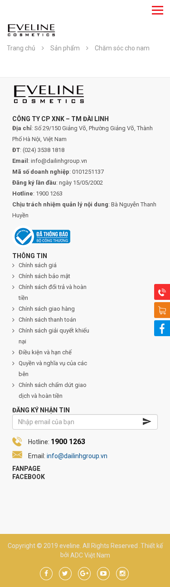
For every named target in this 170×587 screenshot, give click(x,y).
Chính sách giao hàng (47, 308)
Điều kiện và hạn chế (45, 352)
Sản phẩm (65, 48)
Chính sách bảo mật (44, 276)
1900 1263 (68, 441)
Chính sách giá (38, 265)
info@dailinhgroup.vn (77, 456)
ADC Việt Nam (90, 554)
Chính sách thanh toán (47, 319)
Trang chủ (21, 48)
